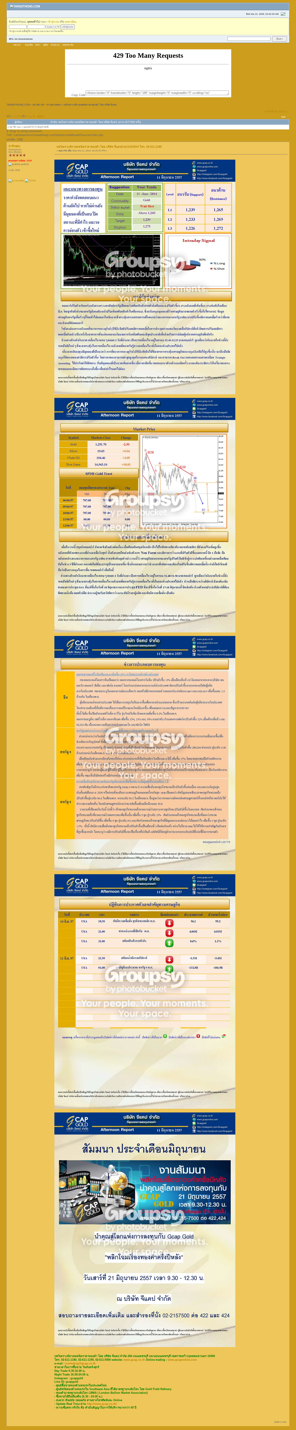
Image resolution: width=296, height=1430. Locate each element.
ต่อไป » (283, 111)
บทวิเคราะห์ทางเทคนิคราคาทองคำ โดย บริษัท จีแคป (90, 104)
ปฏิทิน (45, 45)
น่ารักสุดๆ (14, 146)
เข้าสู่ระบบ (53, 21)
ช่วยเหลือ (29, 45)
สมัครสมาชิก (67, 45)
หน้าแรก (17, 45)
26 (33, 116)
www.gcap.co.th (134, 1359)
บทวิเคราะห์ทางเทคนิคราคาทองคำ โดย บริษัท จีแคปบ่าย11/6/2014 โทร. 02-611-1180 (109, 146)
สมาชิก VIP (38, 104)
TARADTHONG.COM (18, 104)
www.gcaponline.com (182, 1359)
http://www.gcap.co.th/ (102, 1403)
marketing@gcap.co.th (80, 1363)
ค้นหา (37, 45)
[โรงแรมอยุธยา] (30, 180)
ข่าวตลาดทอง (54, 104)
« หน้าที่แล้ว (270, 111)
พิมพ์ (283, 117)
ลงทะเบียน (70, 21)
